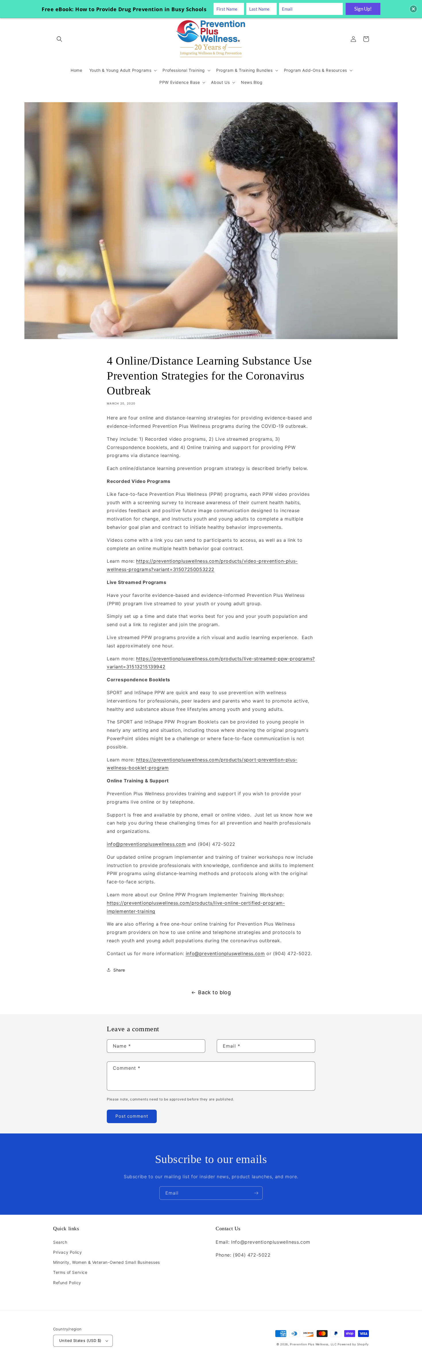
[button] (59, 39)
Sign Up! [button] (363, 9)
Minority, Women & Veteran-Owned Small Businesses (106, 1262)
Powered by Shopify (353, 1344)
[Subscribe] (256, 1193)
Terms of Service (70, 1272)
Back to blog (214, 992)
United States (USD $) (80, 1340)
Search (60, 1242)
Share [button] (119, 970)
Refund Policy (67, 1282)
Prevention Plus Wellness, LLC (313, 1344)
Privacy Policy (67, 1252)
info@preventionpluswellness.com (146, 844)
